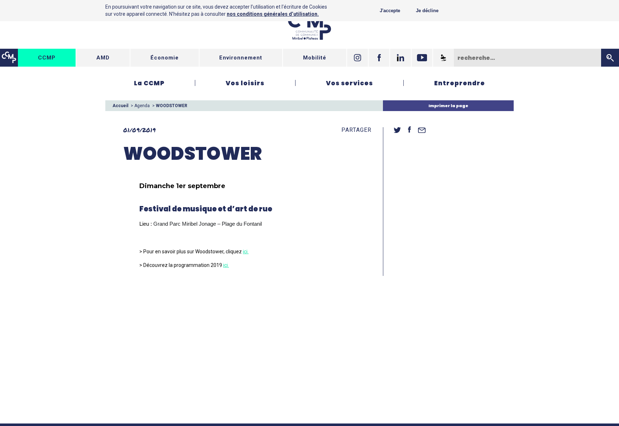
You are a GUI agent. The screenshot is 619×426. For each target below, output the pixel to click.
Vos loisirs (245, 83)
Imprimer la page (448, 106)
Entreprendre (459, 83)
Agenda (142, 105)
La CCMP (149, 83)
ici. (246, 251)
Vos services (349, 83)
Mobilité (314, 57)
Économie (164, 57)
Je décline (427, 10)
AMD (103, 57)
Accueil (120, 105)
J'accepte (390, 10)
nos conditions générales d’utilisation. (273, 14)
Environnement (240, 57)
